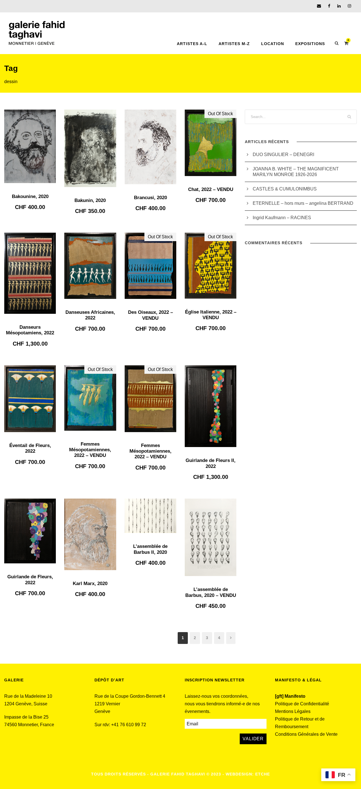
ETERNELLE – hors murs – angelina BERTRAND (303, 203)
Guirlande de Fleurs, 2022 (30, 579)
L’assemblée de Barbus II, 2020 (150, 549)
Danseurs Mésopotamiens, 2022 (30, 330)
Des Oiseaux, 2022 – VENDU (150, 315)
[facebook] (329, 6)
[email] (319, 6)
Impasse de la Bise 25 (26, 717)
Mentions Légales (293, 711)
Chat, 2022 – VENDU (210, 189)
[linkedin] (339, 6)
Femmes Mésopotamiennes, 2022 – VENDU (90, 449)
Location (272, 43)
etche (262, 774)
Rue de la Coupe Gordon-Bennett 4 (129, 696)
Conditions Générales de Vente (306, 734)
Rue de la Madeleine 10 (28, 696)
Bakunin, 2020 (90, 200)
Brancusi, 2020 (150, 197)
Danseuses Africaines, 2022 (90, 315)
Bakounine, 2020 (30, 196)
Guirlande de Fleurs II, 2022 (210, 463)
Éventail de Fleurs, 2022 (30, 448)
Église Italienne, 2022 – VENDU (210, 314)
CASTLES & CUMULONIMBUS (285, 188)
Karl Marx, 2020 (90, 583)
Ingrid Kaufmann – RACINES (282, 217)
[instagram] (349, 6)
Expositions (310, 43)
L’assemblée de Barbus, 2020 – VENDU (210, 592)
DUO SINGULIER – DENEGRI (283, 154)
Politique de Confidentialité (302, 703)
